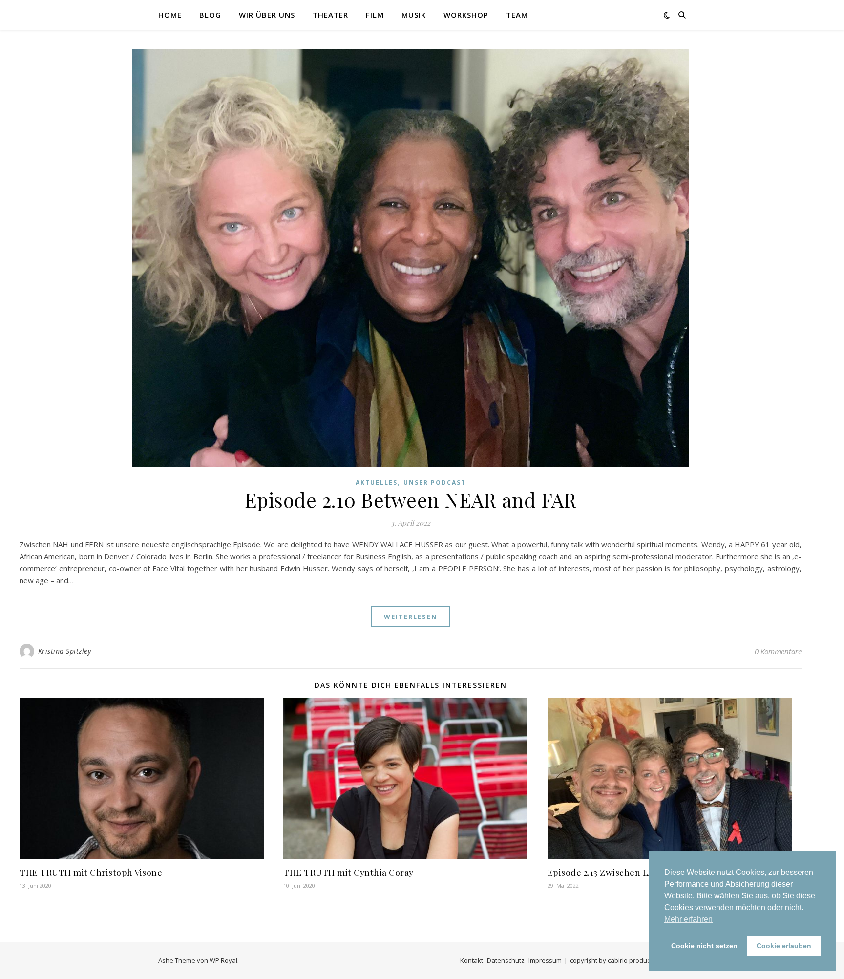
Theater (330, 15)
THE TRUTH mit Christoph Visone (91, 872)
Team (517, 15)
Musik (413, 15)
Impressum (545, 960)
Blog (210, 15)
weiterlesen (410, 616)
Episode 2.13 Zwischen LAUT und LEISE (630, 872)
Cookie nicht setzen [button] (704, 946)
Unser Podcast (434, 482)
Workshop (465, 15)
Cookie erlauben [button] (784, 946)
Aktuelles (377, 482)
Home (170, 15)
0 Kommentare (778, 651)
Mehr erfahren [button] (688, 919)
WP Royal (223, 960)
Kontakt (471, 960)
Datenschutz (506, 960)
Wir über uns (267, 15)
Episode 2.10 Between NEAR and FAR (411, 499)
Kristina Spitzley (64, 651)
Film (375, 15)
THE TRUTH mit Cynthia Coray (348, 872)
